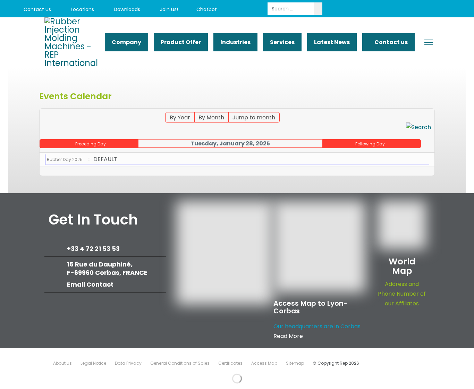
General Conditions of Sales (180, 363)
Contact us (390, 42)
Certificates (230, 363)
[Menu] (428, 42)
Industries (235, 42)
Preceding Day (90, 144)
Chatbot (206, 9)
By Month (211, 117)
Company (126, 42)
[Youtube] (408, 10)
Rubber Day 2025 (65, 159)
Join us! (168, 9)
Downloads (126, 9)
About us (62, 363)
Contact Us (36, 9)
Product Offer (181, 42)
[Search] (418, 127)
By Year (180, 117)
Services (282, 42)
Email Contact (90, 284)
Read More (288, 336)
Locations (81, 9)
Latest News (332, 42)
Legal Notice (93, 363)
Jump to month (253, 117)
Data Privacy (128, 363)
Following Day (370, 144)
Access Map (264, 363)
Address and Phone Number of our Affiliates (402, 293)
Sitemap (295, 363)
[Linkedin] (423, 10)
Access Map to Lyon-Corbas (310, 307)
